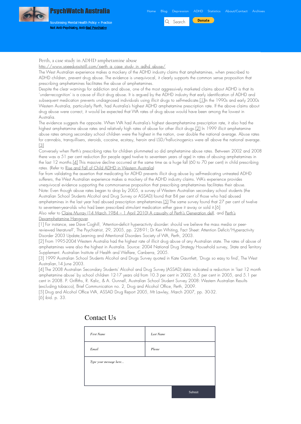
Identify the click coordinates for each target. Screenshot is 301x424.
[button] (203, 20)
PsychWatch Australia (80, 11)
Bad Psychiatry (96, 28)
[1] (202, 100)
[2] (197, 128)
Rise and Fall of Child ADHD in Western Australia (109, 168)
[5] (165, 201)
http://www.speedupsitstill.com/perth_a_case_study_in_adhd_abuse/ (102, 66)
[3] (41, 145)
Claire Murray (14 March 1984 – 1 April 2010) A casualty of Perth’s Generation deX (138, 213)
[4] (75, 162)
